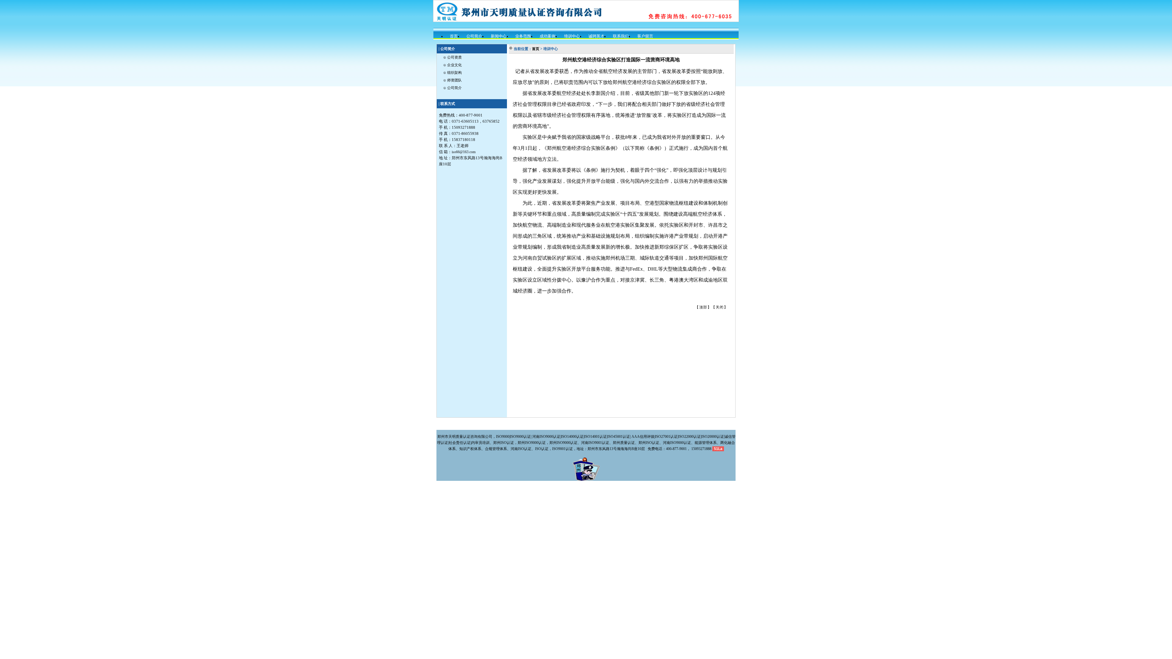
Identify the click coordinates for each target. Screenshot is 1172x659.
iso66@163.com (464, 152)
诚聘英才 (596, 36)
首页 (454, 36)
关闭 (720, 307)
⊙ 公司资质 (452, 57)
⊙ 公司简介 (452, 88)
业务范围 (523, 36)
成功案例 (547, 36)
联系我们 (621, 36)
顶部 (703, 307)
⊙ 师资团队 (452, 80)
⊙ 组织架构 (452, 72)
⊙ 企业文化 (452, 65)
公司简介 (474, 36)
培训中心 (572, 36)
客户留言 (645, 36)
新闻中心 (499, 36)
